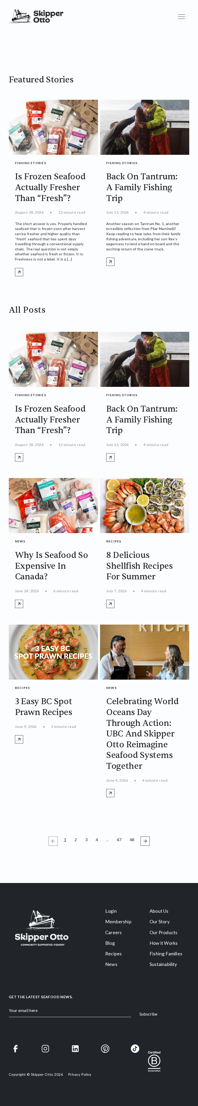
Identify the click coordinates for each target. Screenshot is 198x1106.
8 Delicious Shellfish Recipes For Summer (139, 566)
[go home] (36, 16)
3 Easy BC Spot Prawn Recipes (43, 707)
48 (132, 839)
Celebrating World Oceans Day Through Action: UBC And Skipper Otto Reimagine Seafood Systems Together (142, 733)
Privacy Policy (80, 1074)
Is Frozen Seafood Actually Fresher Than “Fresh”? (50, 187)
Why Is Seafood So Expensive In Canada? (51, 566)
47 (120, 839)
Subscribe (148, 1013)
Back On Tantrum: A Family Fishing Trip (142, 187)
